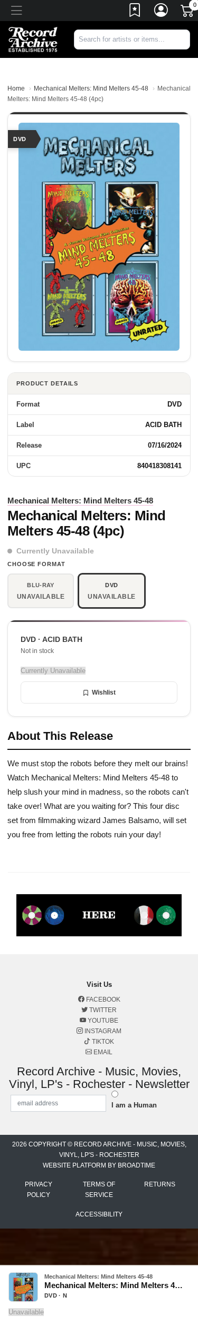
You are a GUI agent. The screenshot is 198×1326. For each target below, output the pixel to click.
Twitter (102, 1010)
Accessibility (99, 1214)
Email (102, 1052)
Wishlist (104, 692)
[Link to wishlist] (135, 12)
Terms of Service (99, 1190)
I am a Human (134, 1105)
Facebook (102, 999)
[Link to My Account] (161, 12)
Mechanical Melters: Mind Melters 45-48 (91, 88)
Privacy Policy (38, 1190)
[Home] (33, 39)
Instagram (102, 1031)
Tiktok (102, 1041)
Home (16, 88)
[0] (188, 12)
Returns (159, 1184)
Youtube (102, 1020)
